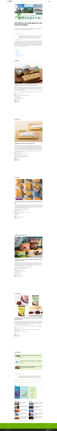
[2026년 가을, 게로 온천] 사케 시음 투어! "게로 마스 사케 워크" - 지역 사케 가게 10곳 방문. (38, 407)
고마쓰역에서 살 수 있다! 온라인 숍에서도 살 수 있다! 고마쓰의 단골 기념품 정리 (30, 355)
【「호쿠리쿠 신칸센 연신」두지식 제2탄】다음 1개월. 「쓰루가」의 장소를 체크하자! (31, 361)
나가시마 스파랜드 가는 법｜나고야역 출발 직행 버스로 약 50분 (24, 413)
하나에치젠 (17, 53)
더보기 (41, 385)
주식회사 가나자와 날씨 (21, 34)
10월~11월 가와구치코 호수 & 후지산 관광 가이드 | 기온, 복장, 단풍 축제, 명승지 (24, 410)
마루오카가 (17, 51)
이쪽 (22, 93)
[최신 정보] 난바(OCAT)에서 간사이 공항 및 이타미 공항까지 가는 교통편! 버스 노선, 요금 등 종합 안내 (24, 417)
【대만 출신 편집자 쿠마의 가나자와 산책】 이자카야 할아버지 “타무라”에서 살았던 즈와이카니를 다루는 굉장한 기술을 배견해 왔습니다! (30, 367)
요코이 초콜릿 (18, 56)
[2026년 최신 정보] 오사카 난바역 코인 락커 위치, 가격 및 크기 (24, 403)
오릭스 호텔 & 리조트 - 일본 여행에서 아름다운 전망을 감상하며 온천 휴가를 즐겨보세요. (38, 414)
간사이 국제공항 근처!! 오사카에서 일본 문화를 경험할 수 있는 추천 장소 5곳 (38, 403)
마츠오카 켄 (17, 52)
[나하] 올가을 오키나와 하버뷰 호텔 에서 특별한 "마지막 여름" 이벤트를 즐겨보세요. (38, 417)
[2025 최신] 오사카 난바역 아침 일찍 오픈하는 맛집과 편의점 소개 (24, 406)
